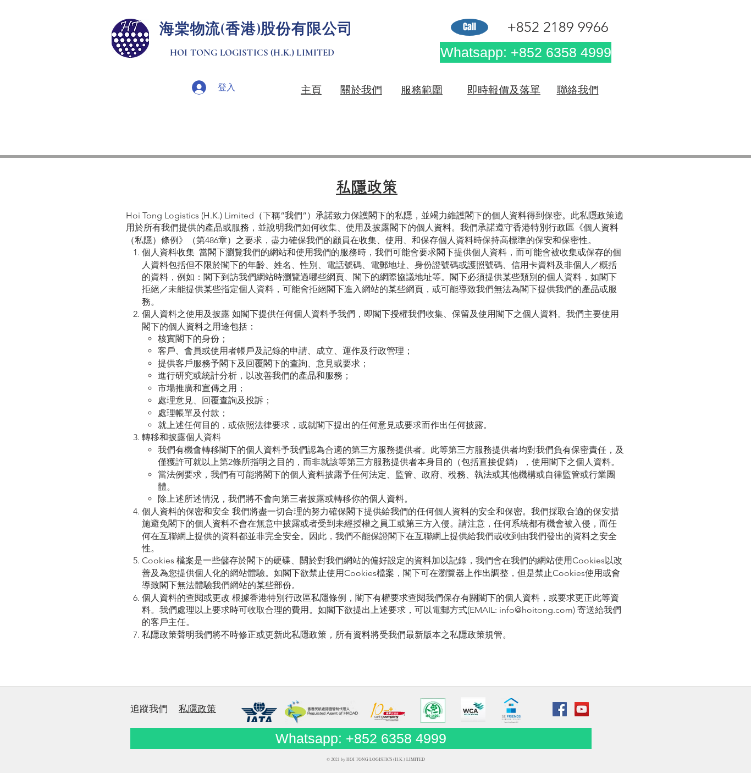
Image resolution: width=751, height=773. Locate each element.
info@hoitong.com (536, 610)
